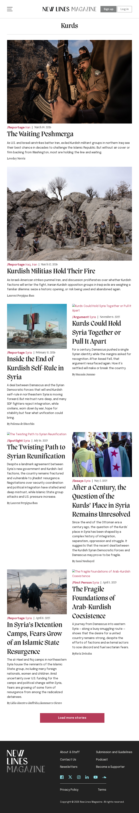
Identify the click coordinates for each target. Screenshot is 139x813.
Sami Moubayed (85, 561)
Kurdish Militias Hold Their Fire (51, 271)
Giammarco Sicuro (50, 703)
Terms (102, 789)
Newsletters (68, 766)
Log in (125, 9)
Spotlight (15, 440)
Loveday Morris (16, 158)
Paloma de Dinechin (22, 424)
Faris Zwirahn (83, 654)
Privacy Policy (69, 789)
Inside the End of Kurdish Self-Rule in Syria (35, 368)
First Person (82, 582)
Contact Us (68, 759)
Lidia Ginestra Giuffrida (24, 703)
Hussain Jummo (85, 374)
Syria (29, 352)
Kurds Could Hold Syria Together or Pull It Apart (96, 333)
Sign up (108, 9)
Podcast (102, 759)
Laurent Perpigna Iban (20, 296)
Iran (28, 127)
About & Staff (70, 752)
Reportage (16, 127)
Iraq (28, 264)
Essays (78, 481)
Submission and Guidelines (114, 752)
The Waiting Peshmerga (40, 134)
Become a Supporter (110, 766)
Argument (81, 317)
